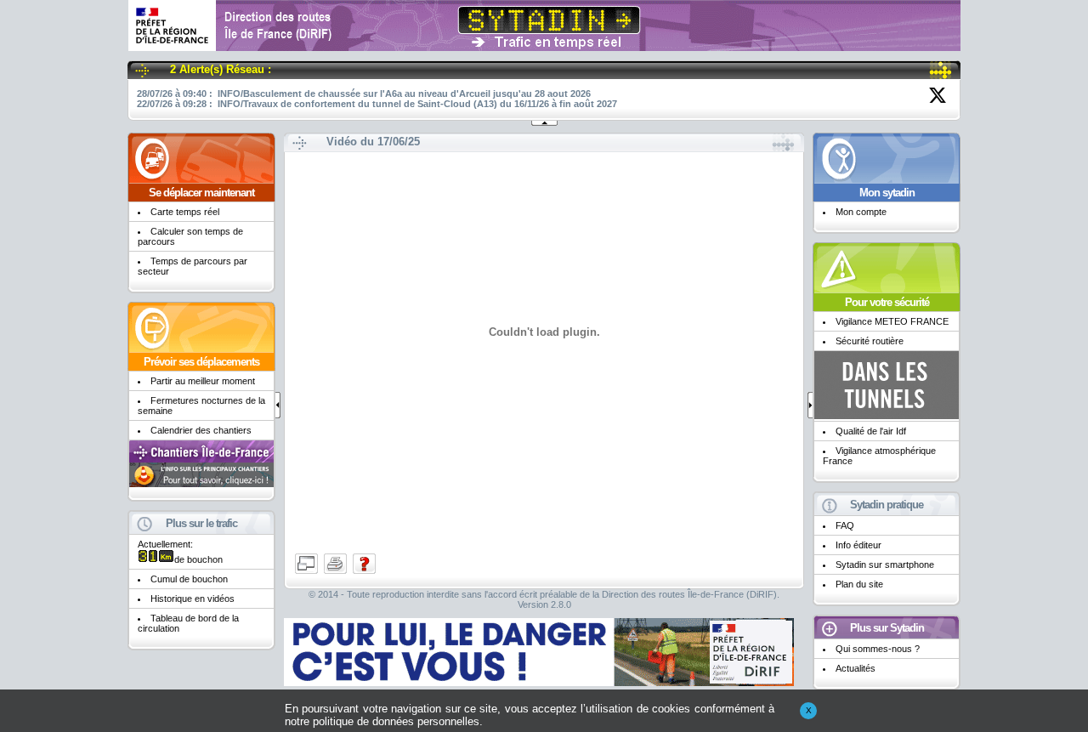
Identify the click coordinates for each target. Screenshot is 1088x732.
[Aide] (364, 572)
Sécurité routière (870, 341)
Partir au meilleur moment (202, 381)
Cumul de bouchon (189, 579)
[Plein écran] (307, 572)
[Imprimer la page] (336, 572)
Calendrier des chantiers (201, 430)
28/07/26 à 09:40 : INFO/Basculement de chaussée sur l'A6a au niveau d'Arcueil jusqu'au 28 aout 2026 (364, 93)
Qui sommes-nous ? (878, 649)
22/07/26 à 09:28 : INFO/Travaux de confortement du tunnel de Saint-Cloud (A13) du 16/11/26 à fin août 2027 (377, 104)
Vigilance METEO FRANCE (892, 321)
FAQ (845, 525)
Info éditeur (858, 545)
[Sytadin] (544, 44)
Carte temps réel (184, 212)
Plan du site (859, 584)
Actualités (856, 668)
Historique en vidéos (192, 598)
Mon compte (861, 212)
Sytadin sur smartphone (885, 564)
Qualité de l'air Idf (871, 431)
